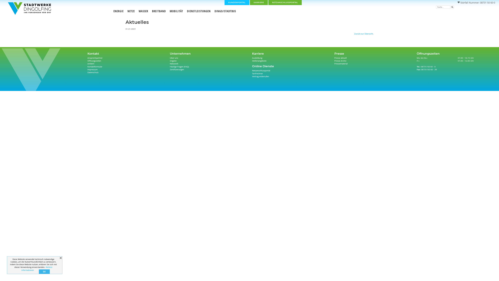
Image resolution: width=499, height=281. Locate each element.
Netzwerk (174, 63)
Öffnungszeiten (94, 61)
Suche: (434, 7)
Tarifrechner (257, 73)
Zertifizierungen (177, 69)
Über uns (174, 58)
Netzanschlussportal (261, 70)
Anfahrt (90, 63)
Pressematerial (341, 63)
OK (44, 271)
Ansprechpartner (95, 58)
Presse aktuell (340, 58)
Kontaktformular (94, 66)
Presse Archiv (340, 61)
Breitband (159, 11)
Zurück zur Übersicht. (363, 34)
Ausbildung (257, 58)
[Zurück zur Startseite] (27, 9)
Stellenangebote (259, 61)
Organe (173, 61)
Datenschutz (93, 72)
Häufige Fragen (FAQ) (179, 66)
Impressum (92, 69)
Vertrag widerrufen (260, 76)
